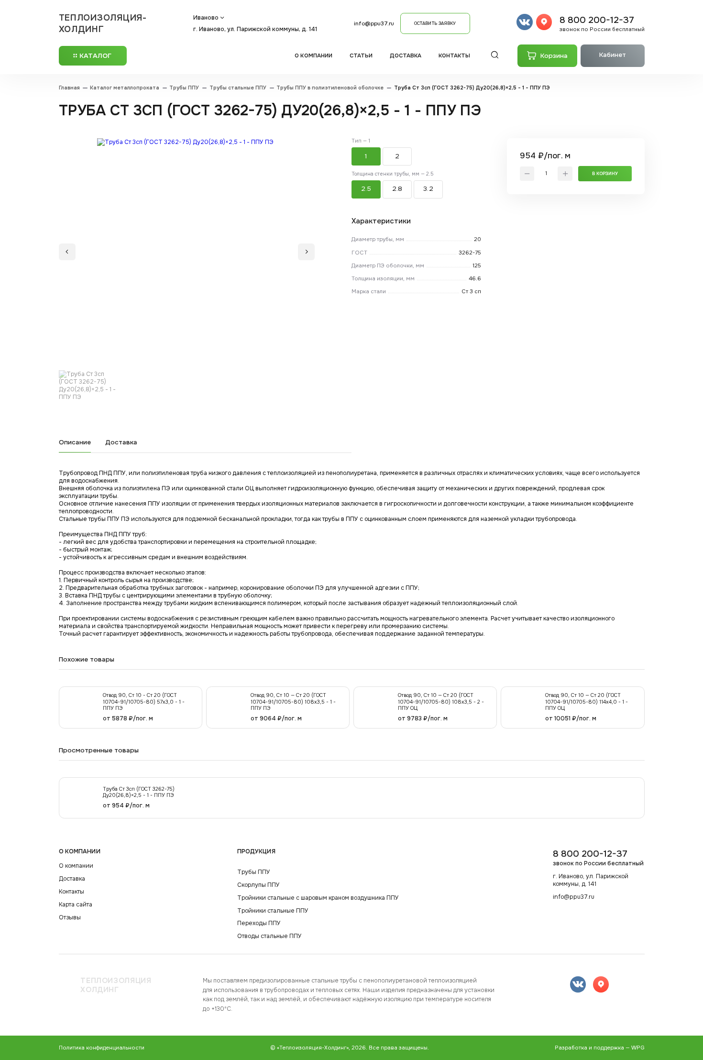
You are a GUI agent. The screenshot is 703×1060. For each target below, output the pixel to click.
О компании (313, 55)
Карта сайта (75, 904)
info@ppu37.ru (374, 23)
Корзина (554, 56)
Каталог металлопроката (124, 88)
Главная (69, 88)
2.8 (397, 189)
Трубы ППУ (184, 88)
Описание (75, 442)
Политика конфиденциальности (101, 1047)
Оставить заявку (435, 23)
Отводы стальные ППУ (269, 936)
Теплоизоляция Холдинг (115, 985)
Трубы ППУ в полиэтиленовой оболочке (330, 88)
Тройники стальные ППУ (272, 911)
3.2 (428, 189)
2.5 (366, 189)
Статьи (361, 55)
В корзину (605, 174)
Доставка (406, 55)
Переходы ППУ (259, 923)
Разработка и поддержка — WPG (600, 1047)
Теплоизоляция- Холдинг (103, 23)
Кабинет (612, 55)
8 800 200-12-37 (602, 23)
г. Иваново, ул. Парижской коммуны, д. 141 (255, 29)
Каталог (95, 56)
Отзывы (70, 917)
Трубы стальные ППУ (237, 88)
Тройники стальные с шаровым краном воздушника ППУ (318, 898)
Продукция (256, 851)
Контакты (455, 55)
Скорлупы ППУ (258, 885)
